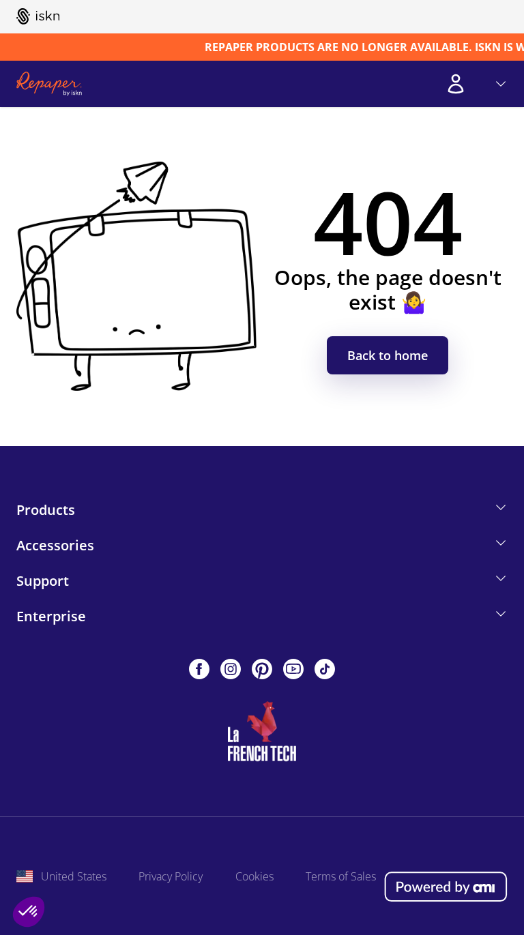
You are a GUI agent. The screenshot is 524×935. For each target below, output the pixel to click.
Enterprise (51, 616)
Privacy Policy (171, 876)
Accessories (55, 545)
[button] (28, 911)
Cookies (254, 876)
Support (42, 581)
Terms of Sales (341, 876)
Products (45, 510)
